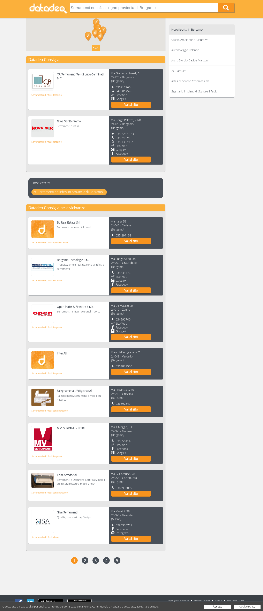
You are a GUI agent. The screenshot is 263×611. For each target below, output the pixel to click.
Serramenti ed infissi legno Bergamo (49, 242)
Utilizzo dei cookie (235, 600)
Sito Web (121, 95)
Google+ (121, 99)
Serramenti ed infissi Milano (45, 537)
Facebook (122, 154)
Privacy (218, 600)
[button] (103, 31)
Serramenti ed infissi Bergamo (46, 94)
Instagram (122, 533)
